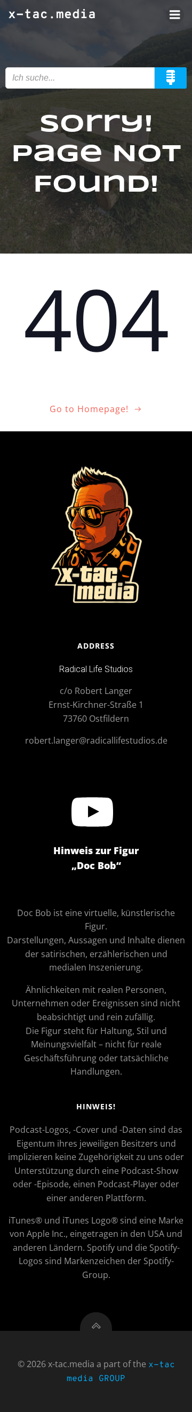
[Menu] (175, 15)
